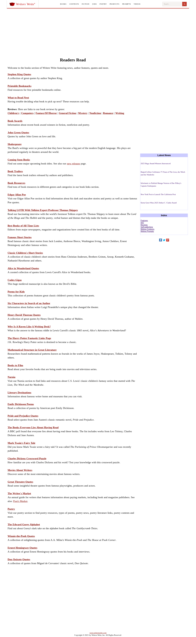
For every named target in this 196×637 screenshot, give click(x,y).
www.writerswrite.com (98, 633)
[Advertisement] (98, 30)
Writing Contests (147, 229)
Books (63, 4)
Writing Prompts (147, 231)
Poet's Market (20, 501)
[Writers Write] (24, 4)
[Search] (184, 4)
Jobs (94, 4)
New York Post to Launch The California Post (158, 194)
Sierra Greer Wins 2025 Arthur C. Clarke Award (159, 203)
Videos (137, 4)
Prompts (126, 4)
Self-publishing (147, 227)
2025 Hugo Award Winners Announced (156, 163)
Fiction (85, 4)
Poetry (103, 4)
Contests (74, 4)
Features (144, 220)
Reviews (144, 225)
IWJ (142, 223)
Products (114, 4)
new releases (73, 163)
